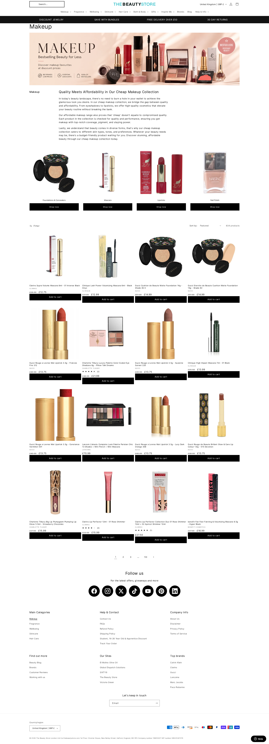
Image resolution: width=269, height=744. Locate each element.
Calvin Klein (176, 662)
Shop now (54, 207)
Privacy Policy (177, 629)
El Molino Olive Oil (109, 662)
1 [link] (115, 556)
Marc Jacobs (176, 682)
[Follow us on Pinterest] (161, 591)
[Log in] (231, 4)
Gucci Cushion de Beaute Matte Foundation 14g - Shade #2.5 (158, 286)
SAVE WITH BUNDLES (106, 19)
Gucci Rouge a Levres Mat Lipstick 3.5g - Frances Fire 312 (53, 364)
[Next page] (153, 557)
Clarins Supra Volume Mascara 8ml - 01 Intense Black (54, 285)
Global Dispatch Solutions (112, 667)
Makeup (33, 619)
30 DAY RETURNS (217, 19)
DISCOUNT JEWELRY (51, 19)
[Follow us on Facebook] (94, 591)
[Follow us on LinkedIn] (174, 591)
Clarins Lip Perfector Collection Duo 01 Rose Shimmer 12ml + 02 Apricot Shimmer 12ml (160, 523)
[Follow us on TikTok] (134, 591)
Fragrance (34, 623)
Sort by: (193, 225)
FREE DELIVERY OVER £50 (162, 19)
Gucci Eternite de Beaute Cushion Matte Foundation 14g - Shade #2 (213, 286)
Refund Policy (107, 629)
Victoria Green (107, 682)
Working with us (37, 677)
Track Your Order (108, 643)
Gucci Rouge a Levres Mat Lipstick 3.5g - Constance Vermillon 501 (54, 445)
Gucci (173, 672)
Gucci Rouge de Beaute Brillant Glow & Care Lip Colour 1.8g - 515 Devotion (210, 445)
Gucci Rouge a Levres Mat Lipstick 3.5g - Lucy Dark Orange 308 (159, 445)
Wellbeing (34, 629)
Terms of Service (178, 633)
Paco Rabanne (177, 687)
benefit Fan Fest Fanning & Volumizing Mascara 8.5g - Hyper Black (213, 523)
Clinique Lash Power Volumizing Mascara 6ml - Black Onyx (107, 286)
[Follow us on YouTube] (148, 591)
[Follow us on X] (121, 591)
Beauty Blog (35, 662)
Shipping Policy (107, 633)
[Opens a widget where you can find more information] (258, 739)
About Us (174, 619)
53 (145, 557)
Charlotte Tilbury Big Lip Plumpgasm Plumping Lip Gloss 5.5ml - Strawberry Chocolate (52, 523)
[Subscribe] (156, 703)
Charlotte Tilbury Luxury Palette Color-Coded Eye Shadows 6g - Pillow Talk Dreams (105, 364)
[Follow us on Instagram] (107, 591)
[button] (46, 4)
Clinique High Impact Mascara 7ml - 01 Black (209, 363)
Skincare (33, 633)
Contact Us (105, 619)
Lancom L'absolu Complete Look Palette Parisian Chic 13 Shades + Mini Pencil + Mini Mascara (107, 445)
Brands (32, 667)
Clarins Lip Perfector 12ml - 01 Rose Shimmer (103, 522)
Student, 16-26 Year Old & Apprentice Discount (123, 638)
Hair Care (34, 638)
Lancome (174, 677)
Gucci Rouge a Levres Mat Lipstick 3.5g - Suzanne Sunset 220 (159, 364)
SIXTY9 (103, 672)
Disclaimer (175, 623)
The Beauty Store (108, 677)
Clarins (173, 667)
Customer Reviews (38, 672)
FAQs (102, 623)
